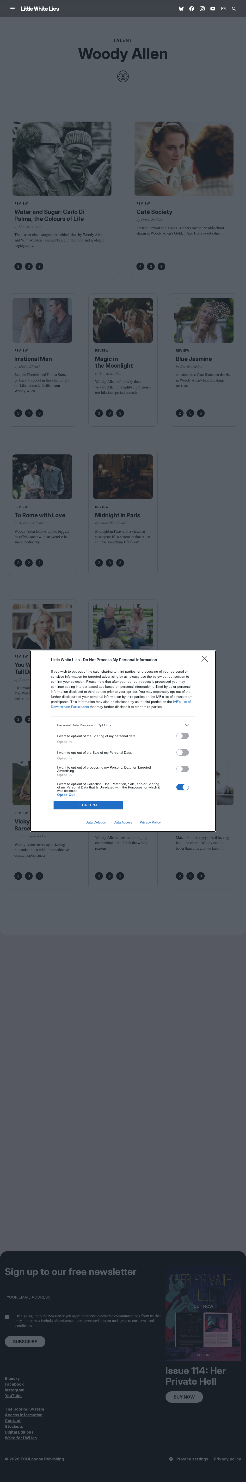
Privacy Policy (150, 822)
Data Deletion (96, 822)
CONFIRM (88, 805)
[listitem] (123, 725)
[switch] (182, 736)
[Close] (206, 660)
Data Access (123, 822)
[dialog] (123, 741)
